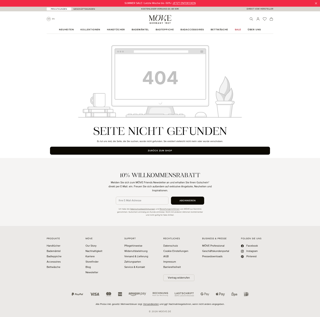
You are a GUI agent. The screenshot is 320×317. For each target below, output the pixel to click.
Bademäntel (54, 251)
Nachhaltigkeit (94, 251)
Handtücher (53, 246)
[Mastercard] (108, 294)
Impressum (169, 262)
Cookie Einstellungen (175, 251)
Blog (88, 267)
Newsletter (92, 272)
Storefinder (92, 262)
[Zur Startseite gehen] (160, 19)
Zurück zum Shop (160, 151)
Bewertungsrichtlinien (170, 209)
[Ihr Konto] (258, 19)
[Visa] (94, 294)
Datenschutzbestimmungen (142, 209)
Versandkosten (151, 304)
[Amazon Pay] (137, 294)
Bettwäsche (53, 267)
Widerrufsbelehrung (136, 251)
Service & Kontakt (134, 267)
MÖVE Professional (213, 246)
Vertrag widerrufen (179, 278)
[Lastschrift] (184, 294)
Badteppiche (54, 256)
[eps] (234, 294)
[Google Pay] (205, 294)
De (49, 19)
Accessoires (54, 262)
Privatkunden (59, 9)
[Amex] (120, 294)
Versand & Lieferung (136, 256)
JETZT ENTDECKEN (184, 3)
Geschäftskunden (84, 9)
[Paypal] (77, 294)
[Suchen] (251, 19)
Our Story (91, 246)
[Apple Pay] (220, 294)
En (53, 19)
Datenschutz (170, 246)
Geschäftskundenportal (215, 251)
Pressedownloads (212, 256)
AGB (166, 256)
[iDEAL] (246, 294)
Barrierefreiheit (172, 267)
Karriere (90, 256)
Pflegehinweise (133, 246)
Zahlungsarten (132, 262)
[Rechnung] (160, 294)
